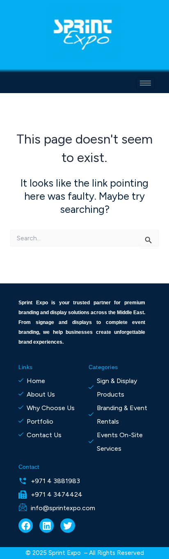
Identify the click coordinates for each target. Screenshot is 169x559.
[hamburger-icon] (145, 83)
